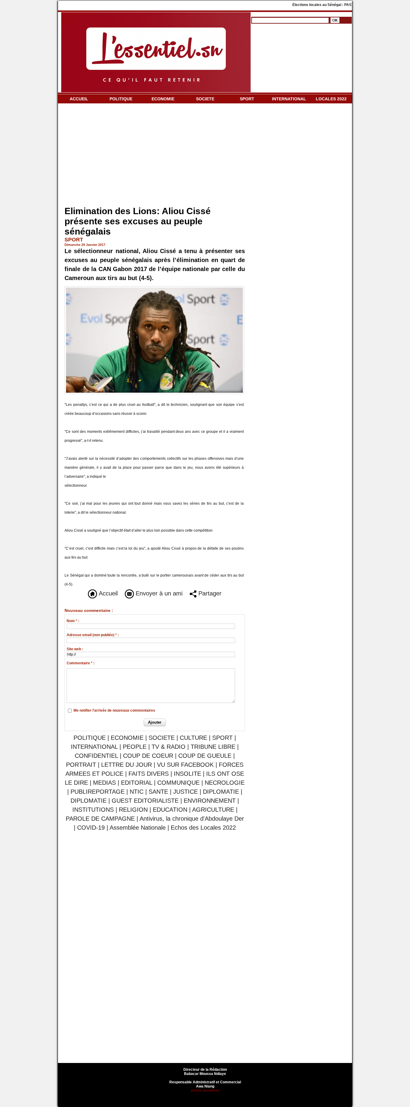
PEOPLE (134, 746)
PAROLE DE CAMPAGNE (100, 818)
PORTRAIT (81, 764)
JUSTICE (185, 791)
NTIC (136, 791)
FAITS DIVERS (148, 773)
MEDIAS (104, 782)
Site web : (75, 649)
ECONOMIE (163, 98)
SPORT (247, 98)
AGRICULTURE (213, 809)
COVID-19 (91, 827)
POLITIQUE (121, 98)
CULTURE (193, 737)
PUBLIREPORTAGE (98, 791)
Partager (209, 593)
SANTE (158, 791)
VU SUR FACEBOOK (185, 764)
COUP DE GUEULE (205, 755)
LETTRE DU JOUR (126, 764)
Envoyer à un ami (158, 593)
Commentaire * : (81, 663)
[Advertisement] (154, 156)
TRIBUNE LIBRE (214, 746)
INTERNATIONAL (289, 98)
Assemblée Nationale (138, 827)
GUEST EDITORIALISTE (145, 800)
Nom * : (73, 621)
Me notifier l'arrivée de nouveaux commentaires (114, 710)
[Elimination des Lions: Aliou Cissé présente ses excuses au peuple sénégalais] (154, 288)
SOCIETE (205, 98)
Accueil (107, 593)
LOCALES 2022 (331, 98)
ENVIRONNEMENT (210, 800)
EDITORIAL (136, 782)
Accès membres (205, 1090)
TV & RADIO (168, 746)
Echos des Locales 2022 (203, 827)
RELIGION (133, 809)
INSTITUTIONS (93, 809)
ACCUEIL (79, 98)
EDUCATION (170, 809)
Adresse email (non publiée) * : (93, 635)
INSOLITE (187, 773)
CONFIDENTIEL (96, 755)
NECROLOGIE (225, 782)
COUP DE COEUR (149, 755)
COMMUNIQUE (178, 782)
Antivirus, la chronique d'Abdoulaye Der (192, 818)
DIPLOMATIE (221, 791)
